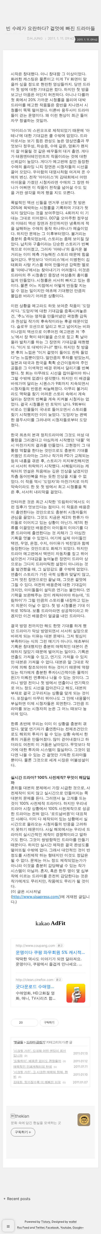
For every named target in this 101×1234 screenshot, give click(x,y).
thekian (20, 1116)
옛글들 (18, 1042)
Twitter (39, 1227)
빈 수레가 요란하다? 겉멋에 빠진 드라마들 (50, 28)
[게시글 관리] (33, 1022)
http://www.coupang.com (35, 945)
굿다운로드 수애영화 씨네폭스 (35, 986)
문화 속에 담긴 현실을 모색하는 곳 (36, 1123)
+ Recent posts (16, 1198)
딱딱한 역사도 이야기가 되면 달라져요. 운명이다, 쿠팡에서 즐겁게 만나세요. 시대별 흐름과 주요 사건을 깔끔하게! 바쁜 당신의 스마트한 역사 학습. (49, 961)
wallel (73, 1221)
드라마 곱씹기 (35, 1042)
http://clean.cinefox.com (34, 980)
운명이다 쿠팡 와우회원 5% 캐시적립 (49, 952)
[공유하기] (27, 1022)
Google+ (78, 1227)
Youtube (65, 1227)
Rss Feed (23, 1227)
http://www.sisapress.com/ (36, 896)
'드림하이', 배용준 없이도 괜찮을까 (37, 1061)
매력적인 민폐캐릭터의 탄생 (32, 1066)
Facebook (52, 1227)
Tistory (45, 1221)
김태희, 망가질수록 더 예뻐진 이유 (37, 1082)
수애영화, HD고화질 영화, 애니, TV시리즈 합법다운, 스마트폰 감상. (36, 996)
